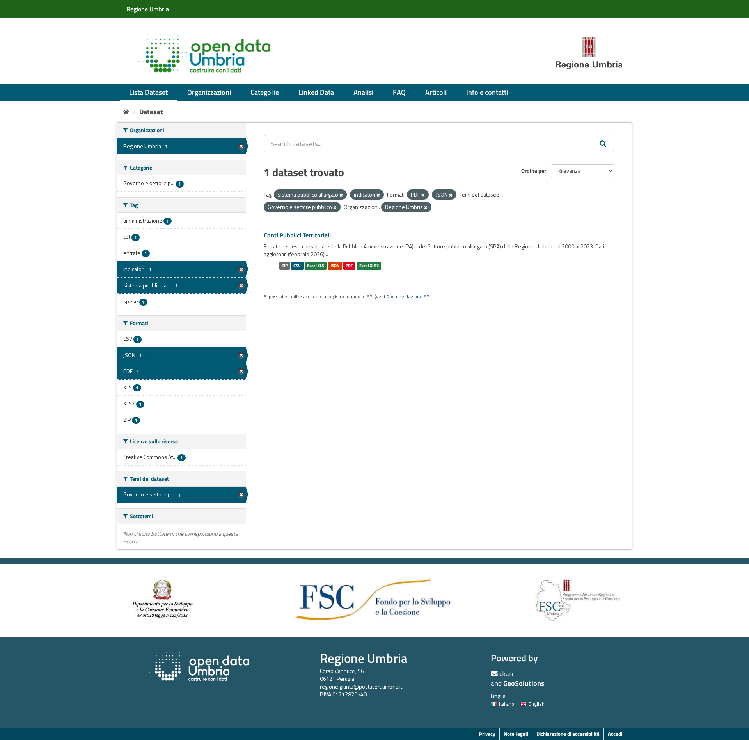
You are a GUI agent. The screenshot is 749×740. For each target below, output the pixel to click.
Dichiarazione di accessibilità (568, 734)
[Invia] (603, 143)
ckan (506, 673)
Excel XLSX (369, 265)
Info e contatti (487, 92)
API (370, 296)
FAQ (399, 92)
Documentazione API (408, 296)
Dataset (151, 111)
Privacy (487, 734)
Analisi (363, 92)
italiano (506, 704)
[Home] (126, 111)
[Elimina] (341, 195)
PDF (349, 265)
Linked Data (316, 92)
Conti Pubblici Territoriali (297, 235)
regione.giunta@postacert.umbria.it (361, 686)
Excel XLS (315, 265)
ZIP (285, 265)
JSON (335, 265)
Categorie (264, 92)
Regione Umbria (364, 658)
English (537, 704)
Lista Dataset (148, 92)
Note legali (516, 734)
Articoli (436, 92)
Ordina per (533, 170)
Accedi (615, 734)
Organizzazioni (209, 92)
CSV (297, 265)
